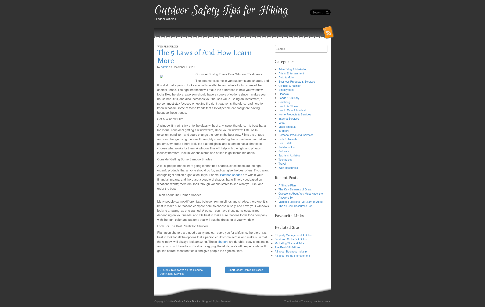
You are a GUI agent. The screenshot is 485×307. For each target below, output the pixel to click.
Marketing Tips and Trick (289, 243)
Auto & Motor (286, 77)
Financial (283, 94)
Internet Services (288, 118)
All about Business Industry (291, 251)
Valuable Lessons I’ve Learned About (300, 202)
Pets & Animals (287, 139)
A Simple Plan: (287, 185)
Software (283, 151)
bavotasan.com (321, 301)
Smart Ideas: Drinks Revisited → (247, 270)
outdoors (283, 131)
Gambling (284, 102)
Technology (285, 159)
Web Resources (167, 46)
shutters (223, 241)
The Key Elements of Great (294, 189)
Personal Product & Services (295, 135)
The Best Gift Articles (287, 247)
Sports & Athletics (289, 155)
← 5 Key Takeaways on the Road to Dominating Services (181, 271)
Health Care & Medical (292, 110)
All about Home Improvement (292, 255)
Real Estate (285, 143)
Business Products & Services (296, 81)
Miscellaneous (287, 127)
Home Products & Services (294, 114)
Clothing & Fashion (289, 86)
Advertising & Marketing (292, 69)
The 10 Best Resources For (295, 206)
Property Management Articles (293, 235)
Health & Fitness (288, 106)
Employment (286, 90)
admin (164, 67)
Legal (281, 122)
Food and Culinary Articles (291, 239)
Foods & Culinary (288, 98)
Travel (282, 163)
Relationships (286, 147)
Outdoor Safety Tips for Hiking (221, 10)
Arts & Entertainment (291, 73)
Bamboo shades (231, 175)
